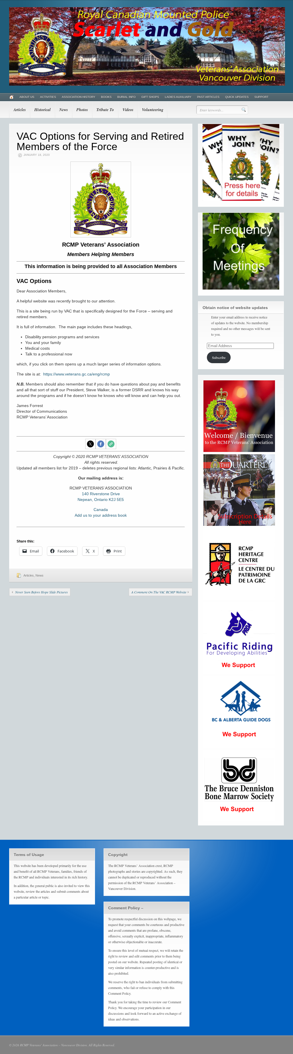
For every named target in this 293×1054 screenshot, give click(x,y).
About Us (26, 97)
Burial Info (126, 97)
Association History (78, 97)
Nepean (85, 499)
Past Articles (208, 97)
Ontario (101, 499)
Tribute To (105, 110)
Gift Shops (150, 97)
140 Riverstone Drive (101, 493)
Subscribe (218, 357)
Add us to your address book (101, 515)
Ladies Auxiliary (178, 97)
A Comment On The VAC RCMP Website (158, 592)
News (63, 110)
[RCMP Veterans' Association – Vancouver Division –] (147, 84)
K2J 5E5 (116, 499)
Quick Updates (237, 97)
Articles (19, 110)
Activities (48, 97)
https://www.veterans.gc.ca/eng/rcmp (76, 374)
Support (261, 97)
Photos (82, 110)
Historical (42, 110)
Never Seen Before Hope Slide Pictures (41, 592)
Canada (101, 509)
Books (106, 97)
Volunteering (152, 110)
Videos (127, 110)
